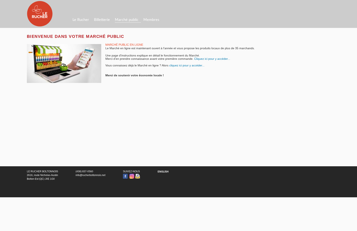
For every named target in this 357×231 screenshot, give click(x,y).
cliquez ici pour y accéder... (187, 65)
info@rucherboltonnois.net (90, 175)
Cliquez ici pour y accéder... (212, 58)
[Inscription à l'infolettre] (137, 176)
